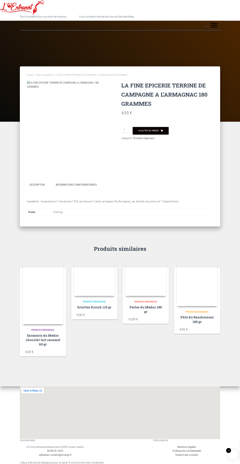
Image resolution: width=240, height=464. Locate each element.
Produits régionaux (44, 75)
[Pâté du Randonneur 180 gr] (197, 284)
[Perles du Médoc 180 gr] (145, 279)
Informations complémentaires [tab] (76, 184)
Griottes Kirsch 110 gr (94, 307)
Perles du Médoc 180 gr (145, 309)
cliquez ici (140, 16)
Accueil (30, 75)
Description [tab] (37, 184)
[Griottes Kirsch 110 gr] (94, 279)
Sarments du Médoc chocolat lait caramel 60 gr (43, 339)
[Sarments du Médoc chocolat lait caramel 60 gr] (42, 293)
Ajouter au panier (148, 130)
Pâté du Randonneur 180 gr (197, 319)
